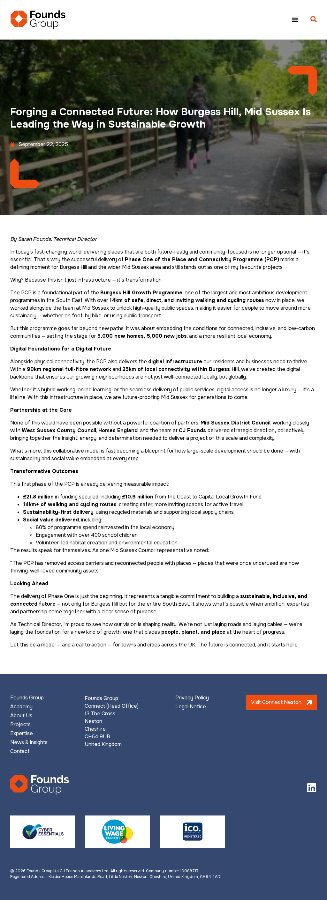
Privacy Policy (192, 698)
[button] (295, 19)
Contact (20, 751)
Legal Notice (190, 707)
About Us (21, 715)
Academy (21, 707)
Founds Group (27, 698)
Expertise (21, 733)
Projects (20, 724)
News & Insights (29, 742)
